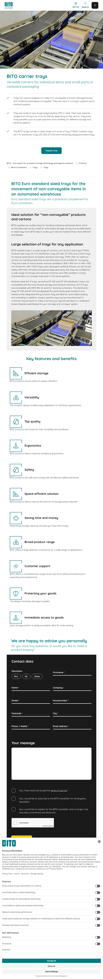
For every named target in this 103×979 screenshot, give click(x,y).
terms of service (59, 790)
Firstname (59, 672)
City (55, 713)
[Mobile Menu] (95, 5)
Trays (35, 167)
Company (58, 687)
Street (15, 700)
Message (17, 750)
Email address (61, 726)
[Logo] (11, 5)
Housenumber (61, 700)
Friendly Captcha (48, 826)
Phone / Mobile (20, 726)
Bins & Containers (19, 167)
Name (15, 687)
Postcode (17, 713)
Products (83, 163)
